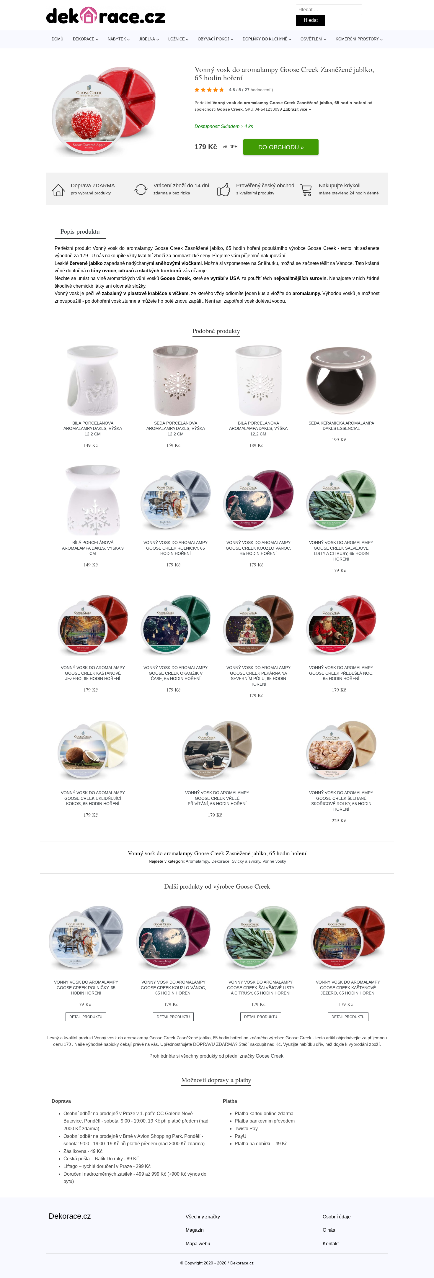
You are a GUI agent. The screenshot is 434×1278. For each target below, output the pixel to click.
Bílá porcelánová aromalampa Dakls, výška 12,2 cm (92, 428)
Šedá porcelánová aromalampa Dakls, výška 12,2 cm (175, 428)
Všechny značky (203, 1216)
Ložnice (176, 39)
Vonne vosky (274, 861)
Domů (57, 39)
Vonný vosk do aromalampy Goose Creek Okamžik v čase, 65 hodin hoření (175, 673)
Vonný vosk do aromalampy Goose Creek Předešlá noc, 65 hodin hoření (341, 673)
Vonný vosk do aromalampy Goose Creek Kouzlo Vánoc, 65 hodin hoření (258, 548)
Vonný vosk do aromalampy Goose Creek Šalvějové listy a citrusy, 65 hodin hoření (260, 987)
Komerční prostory (357, 39)
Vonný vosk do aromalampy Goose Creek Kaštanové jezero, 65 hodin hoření (93, 673)
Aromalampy (197, 861)
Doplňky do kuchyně (265, 39)
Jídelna (147, 39)
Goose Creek (269, 1056)
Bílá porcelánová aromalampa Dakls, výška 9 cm (93, 548)
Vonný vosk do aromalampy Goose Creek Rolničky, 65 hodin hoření (175, 548)
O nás (329, 1230)
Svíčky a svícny (246, 861)
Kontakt (331, 1243)
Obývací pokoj (213, 39)
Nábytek (117, 39)
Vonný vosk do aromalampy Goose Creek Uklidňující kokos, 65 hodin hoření (93, 798)
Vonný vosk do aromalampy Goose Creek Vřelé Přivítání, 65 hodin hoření (217, 798)
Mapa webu (198, 1243)
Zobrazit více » (297, 109)
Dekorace (83, 39)
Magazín (195, 1230)
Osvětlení (311, 39)
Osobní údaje (337, 1216)
